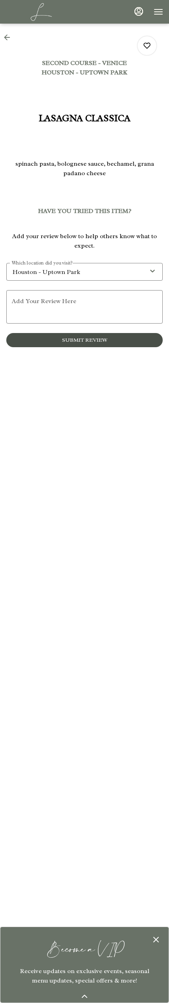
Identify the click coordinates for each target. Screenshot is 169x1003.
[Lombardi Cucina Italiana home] (41, 12)
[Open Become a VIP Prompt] (84, 996)
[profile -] (138, 11)
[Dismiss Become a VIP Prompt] (156, 939)
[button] (9, 37)
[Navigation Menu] (158, 12)
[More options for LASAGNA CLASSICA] (147, 45)
